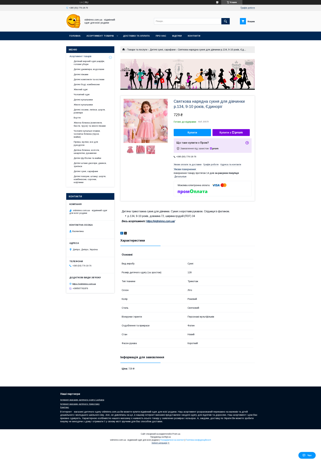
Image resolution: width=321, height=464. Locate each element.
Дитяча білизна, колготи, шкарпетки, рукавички (86, 151)
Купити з (225, 132)
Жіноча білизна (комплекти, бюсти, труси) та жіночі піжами (90, 124)
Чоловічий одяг (82, 94)
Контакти (194, 36)
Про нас (161, 36)
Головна (74, 36)
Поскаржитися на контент (172, 440)
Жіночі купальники (83, 104)
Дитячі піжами (81, 74)
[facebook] (121, 233)
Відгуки (177, 36)
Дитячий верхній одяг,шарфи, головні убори (89, 62)
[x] (125, 233)
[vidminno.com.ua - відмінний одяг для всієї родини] (73, 27)
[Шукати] (225, 21)
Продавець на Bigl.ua (160, 437)
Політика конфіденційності (198, 440)
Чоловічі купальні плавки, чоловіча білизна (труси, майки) (87, 134)
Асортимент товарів (100, 36)
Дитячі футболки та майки (87, 158)
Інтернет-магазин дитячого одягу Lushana (82, 400)
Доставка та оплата (136, 36)
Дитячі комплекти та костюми (89, 79)
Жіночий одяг (81, 89)
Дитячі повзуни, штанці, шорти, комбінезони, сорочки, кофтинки (90, 179)
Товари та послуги (137, 49)
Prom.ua (176, 434)
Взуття (77, 117)
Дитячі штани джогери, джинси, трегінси (90, 164)
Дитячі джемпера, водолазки (89, 69)
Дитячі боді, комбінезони (87, 84)
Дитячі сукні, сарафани (163, 49)
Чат (309, 455)
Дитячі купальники (83, 99)
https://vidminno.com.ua (84, 283)
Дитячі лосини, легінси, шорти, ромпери (89, 111)
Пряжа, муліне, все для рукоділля (86, 143)
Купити (192, 132)
